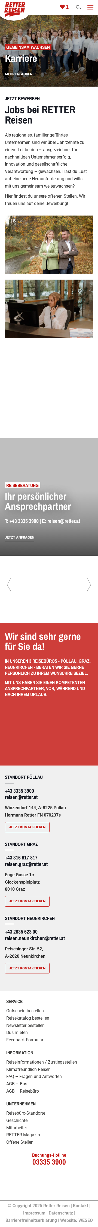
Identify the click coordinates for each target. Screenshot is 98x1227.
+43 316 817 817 (21, 857)
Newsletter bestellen (25, 1025)
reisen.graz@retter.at (26, 864)
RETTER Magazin (23, 1134)
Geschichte (16, 1120)
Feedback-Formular (24, 1039)
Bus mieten (17, 1032)
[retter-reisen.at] (14, 9)
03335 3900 (49, 1162)
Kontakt (80, 1205)
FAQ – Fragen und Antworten (34, 1076)
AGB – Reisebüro (22, 1091)
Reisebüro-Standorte (25, 1113)
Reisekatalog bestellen (27, 1018)
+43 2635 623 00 (21, 931)
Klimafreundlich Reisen (28, 1069)
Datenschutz (61, 1213)
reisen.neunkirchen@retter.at (35, 938)
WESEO (85, 1220)
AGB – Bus (16, 1083)
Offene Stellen (19, 1142)
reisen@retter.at (63, 520)
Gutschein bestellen (25, 1010)
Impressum (34, 1213)
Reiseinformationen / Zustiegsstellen (41, 1062)
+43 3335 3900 (24, 520)
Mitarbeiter (16, 1127)
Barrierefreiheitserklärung (31, 1220)
